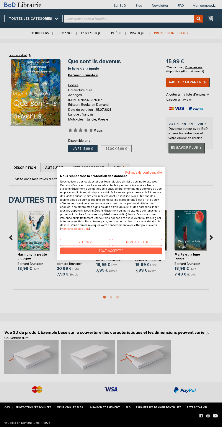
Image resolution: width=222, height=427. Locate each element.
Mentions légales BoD (75, 228)
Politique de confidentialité (143, 172)
